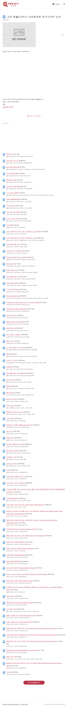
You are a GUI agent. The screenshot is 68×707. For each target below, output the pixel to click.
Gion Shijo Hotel (12, 167)
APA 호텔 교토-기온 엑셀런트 (16, 373)
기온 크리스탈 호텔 (12, 212)
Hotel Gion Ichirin (12, 283)
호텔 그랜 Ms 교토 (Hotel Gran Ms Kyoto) (20, 615)
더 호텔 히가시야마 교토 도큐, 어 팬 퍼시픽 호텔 (22, 302)
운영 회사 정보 (24, 704)
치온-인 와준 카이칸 (13, 218)
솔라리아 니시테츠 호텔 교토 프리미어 (19, 425)
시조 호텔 (9, 225)
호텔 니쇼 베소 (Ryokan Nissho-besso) (19, 548)
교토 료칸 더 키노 (12, 160)
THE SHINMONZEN (13, 199)
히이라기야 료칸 (11, 399)
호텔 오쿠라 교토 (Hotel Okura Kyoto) (19, 581)
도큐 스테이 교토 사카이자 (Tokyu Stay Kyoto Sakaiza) (25, 505)
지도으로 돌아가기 (34, 682)
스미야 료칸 (10, 405)
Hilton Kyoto (10, 596)
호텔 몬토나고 (11, 328)
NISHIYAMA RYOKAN (13, 561)
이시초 (8, 470)
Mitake (8, 386)
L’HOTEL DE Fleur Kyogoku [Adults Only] (20, 529)
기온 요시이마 (11, 206)
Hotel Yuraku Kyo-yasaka (15, 322)
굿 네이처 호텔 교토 (13, 244)
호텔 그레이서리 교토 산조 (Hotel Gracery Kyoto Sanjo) (25, 535)
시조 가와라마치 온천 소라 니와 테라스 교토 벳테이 (23, 231)
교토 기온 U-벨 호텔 (13, 186)
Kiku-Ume (9, 393)
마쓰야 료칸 (10, 657)
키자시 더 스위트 (12, 360)
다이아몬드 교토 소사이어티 (15, 483)
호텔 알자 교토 (11, 180)
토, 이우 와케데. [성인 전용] (15, 347)
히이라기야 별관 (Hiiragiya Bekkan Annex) (20, 568)
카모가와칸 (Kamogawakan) (15, 555)
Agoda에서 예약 (8, 107)
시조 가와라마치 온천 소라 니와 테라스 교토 (21, 238)
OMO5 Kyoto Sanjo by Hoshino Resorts (20, 602)
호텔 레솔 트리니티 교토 (14, 412)
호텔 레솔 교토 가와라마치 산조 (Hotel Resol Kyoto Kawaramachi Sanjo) (31, 628)
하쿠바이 (9, 154)
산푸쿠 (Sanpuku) (12, 498)
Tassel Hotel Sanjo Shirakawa (16, 309)
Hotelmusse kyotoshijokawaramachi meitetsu (22, 650)
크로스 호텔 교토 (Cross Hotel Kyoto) (19, 622)
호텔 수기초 (10, 438)
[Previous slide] (5, 34)
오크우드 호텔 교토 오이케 (15, 444)
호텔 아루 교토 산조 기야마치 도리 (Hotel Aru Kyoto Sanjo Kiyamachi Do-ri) (32, 641)
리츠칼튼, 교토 (11, 457)
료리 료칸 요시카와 (12, 450)
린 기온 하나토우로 (12, 289)
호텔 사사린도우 (11, 270)
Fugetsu (9, 367)
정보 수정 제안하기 (35, 116)
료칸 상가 (9, 431)
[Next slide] (62, 34)
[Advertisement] (34, 136)
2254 (8, 354)
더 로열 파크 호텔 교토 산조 (15, 476)
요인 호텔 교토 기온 (13, 276)
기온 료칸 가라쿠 (12, 609)
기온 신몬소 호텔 (12, 193)
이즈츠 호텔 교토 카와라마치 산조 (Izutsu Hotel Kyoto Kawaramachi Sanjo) (32, 635)
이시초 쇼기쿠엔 (11, 463)
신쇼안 (8, 672)
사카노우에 (10, 380)
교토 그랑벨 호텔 (12, 173)
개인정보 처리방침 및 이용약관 (11, 704)
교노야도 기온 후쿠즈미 (14, 251)
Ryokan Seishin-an (12, 296)
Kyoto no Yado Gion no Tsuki (16, 257)
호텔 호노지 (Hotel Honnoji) (15, 542)
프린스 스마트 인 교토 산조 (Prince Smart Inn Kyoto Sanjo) (26, 574)
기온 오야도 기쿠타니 (13, 334)
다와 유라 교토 (11, 315)
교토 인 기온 (10, 341)
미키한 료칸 (10, 418)
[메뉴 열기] (64, 4)
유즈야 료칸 (10, 264)
